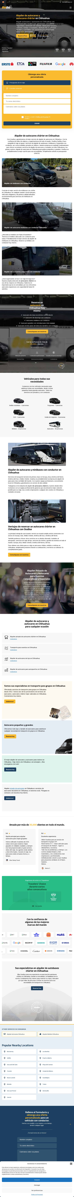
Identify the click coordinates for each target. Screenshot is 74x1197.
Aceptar (37, 1180)
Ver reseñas (38, 906)
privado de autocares (17, 788)
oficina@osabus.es (67, 2)
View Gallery (58, 462)
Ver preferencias (37, 1190)
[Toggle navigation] (70, 8)
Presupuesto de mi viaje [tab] (17, 82)
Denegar (37, 1185)
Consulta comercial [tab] (15, 88)
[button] (71, 1164)
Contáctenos (53, 359)
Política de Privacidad (37, 1194)
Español (3, 2)
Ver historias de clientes (37, 347)
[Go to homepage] (7, 7)
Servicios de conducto (37, 359)
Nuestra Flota (20, 359)
